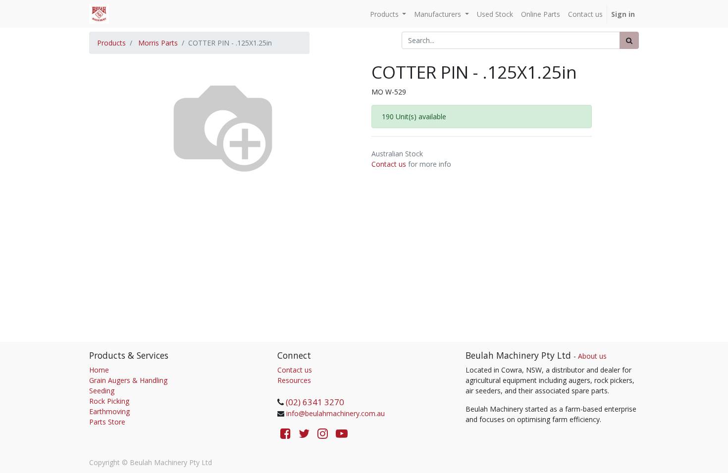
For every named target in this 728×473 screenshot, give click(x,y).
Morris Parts (158, 42)
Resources (294, 380)
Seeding (101, 390)
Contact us (388, 164)
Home (99, 370)
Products (111, 42)
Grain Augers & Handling (128, 380)
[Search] (629, 40)
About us (592, 356)
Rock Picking (109, 401)
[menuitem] (495, 14)
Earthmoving (109, 411)
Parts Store (107, 421)
